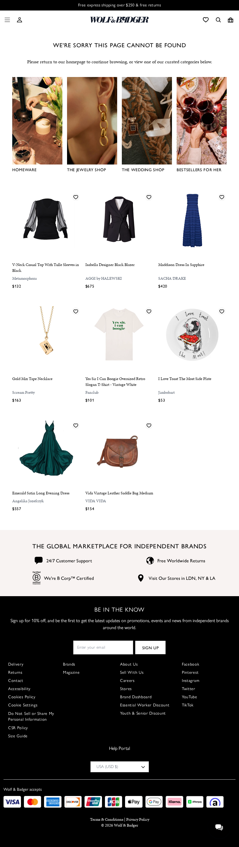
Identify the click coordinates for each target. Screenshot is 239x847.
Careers (127, 680)
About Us (129, 664)
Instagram (190, 680)
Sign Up (150, 647)
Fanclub (92, 392)
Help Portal (119, 748)
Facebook (190, 664)
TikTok (188, 705)
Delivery (16, 664)
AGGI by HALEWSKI (103, 278)
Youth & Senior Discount (143, 713)
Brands (69, 664)
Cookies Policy (22, 696)
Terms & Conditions (106, 819)
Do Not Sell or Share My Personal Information (31, 716)
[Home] (119, 20)
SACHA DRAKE (172, 278)
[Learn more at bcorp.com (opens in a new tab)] (37, 577)
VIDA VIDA (95, 501)
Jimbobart (166, 392)
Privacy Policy (137, 819)
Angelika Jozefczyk (28, 501)
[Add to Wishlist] (75, 196)
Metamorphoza (24, 278)
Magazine (71, 672)
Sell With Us (131, 672)
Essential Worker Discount (145, 705)
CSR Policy (18, 727)
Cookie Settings (23, 705)
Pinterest (190, 672)
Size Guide (18, 736)
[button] (19, 20)
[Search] (218, 20)
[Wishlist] (206, 20)
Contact (15, 680)
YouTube (189, 696)
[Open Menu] (6, 20)
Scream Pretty (23, 392)
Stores (126, 688)
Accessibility (19, 688)
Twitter (188, 688)
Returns (15, 672)
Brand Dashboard (136, 696)
